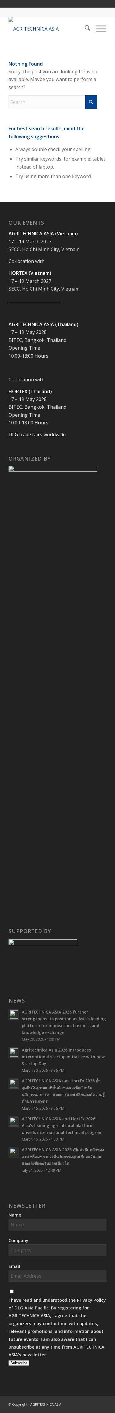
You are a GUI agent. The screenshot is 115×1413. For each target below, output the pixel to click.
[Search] (84, 29)
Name (15, 1215)
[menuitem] (84, 29)
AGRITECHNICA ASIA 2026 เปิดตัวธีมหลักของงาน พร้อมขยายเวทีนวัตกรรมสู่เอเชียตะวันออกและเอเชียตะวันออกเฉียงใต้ (63, 1156)
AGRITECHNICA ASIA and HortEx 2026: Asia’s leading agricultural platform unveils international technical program (63, 1125)
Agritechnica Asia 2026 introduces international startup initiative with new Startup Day (63, 1056)
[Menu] (98, 29)
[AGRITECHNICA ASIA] (48, 29)
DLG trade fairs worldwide (37, 434)
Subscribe (18, 1363)
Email (14, 1266)
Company (18, 1240)
